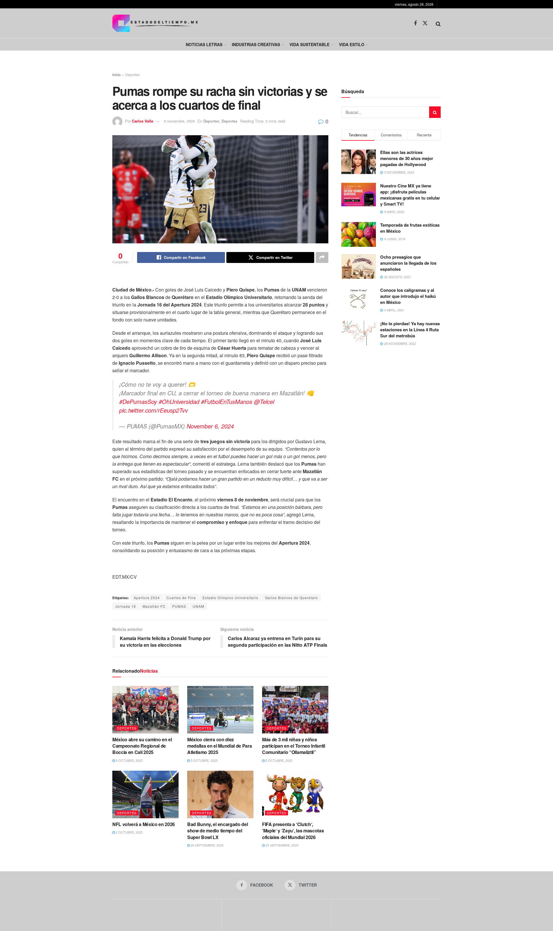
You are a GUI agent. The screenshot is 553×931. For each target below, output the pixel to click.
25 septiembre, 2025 (281, 845)
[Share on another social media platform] (322, 257)
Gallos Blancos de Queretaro (291, 597)
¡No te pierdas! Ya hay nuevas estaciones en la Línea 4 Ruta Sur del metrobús (410, 329)
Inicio (116, 74)
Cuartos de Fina (181, 597)
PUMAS (179, 606)
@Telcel (264, 401)
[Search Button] (438, 23)
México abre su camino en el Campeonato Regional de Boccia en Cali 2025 (142, 746)
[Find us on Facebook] (415, 23)
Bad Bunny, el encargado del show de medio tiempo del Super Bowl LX (217, 830)
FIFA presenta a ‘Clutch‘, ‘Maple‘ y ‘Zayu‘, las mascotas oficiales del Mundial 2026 (293, 830)
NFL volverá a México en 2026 (143, 824)
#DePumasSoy (138, 401)
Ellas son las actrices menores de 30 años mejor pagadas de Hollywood (406, 158)
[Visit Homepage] (155, 23)
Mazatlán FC (154, 606)
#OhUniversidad (179, 401)
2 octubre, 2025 (129, 832)
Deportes (132, 74)
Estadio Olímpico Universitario (230, 597)
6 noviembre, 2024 (179, 121)
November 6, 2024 (210, 426)
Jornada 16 (125, 606)
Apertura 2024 (147, 597)
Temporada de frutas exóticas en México (410, 228)
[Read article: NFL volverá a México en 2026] (145, 794)
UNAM (198, 606)
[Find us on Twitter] (425, 23)
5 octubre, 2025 (203, 760)
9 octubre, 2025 (129, 760)
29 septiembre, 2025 (207, 845)
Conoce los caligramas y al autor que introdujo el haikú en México (408, 296)
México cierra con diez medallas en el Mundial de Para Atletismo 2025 (219, 746)
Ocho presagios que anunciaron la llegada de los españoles (408, 263)
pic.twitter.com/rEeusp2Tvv (153, 410)
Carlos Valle (142, 121)
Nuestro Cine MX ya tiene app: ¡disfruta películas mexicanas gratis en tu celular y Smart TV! (410, 195)
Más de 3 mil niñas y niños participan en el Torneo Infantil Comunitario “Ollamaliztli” (293, 746)
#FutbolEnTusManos (226, 401)
